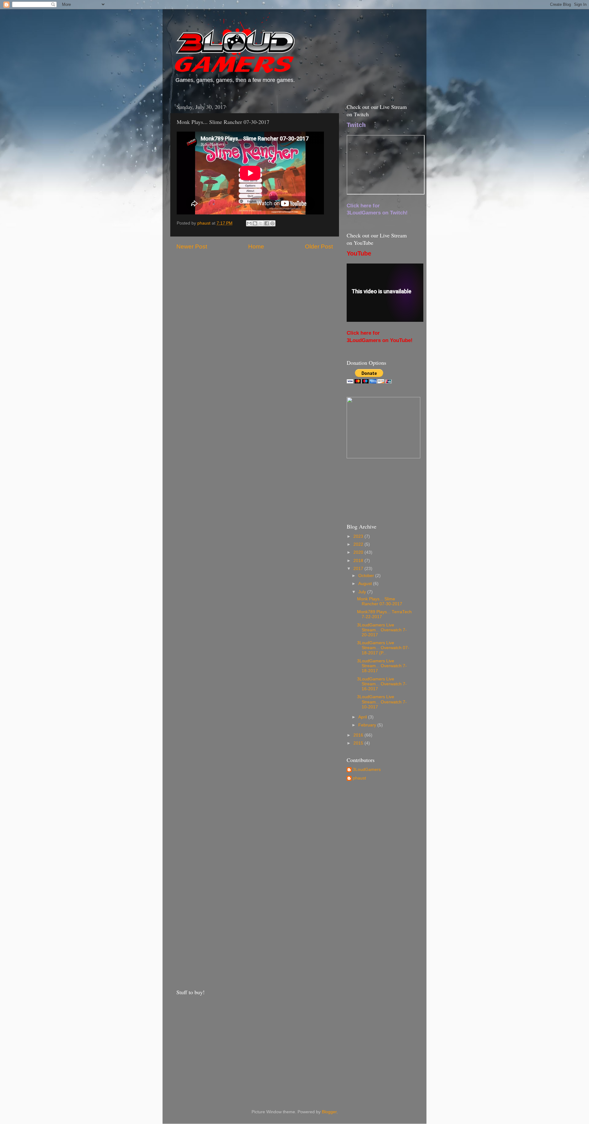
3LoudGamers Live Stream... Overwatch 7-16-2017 (382, 684)
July (362, 592)
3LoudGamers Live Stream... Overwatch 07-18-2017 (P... (383, 648)
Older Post (319, 246)
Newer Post (191, 246)
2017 (358, 568)
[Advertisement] (380, 884)
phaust (359, 778)
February (367, 725)
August (365, 583)
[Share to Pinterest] (272, 223)
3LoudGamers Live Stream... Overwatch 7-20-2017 (382, 630)
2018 (358, 560)
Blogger (329, 1112)
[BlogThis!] (255, 223)
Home (256, 246)
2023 (358, 536)
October (366, 575)
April (363, 717)
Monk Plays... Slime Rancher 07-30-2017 (379, 601)
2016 (358, 735)
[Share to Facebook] (267, 223)
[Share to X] (261, 223)
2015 (358, 743)
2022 (358, 544)
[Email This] (249, 223)
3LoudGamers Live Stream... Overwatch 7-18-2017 (382, 666)
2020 (358, 552)
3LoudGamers (367, 769)
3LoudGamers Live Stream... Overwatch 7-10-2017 (382, 702)
